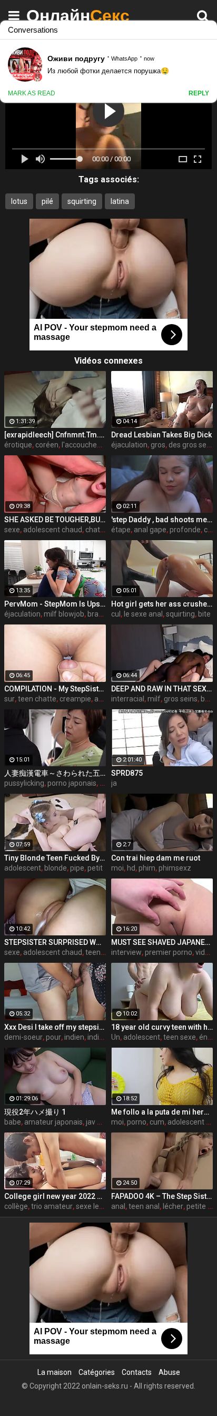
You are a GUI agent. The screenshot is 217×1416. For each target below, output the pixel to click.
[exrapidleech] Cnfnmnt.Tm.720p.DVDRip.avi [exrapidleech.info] (55, 435)
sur (9, 699)
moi (117, 868)
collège (16, 1206)
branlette (102, 614)
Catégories (96, 1372)
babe (12, 1122)
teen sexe (179, 1037)
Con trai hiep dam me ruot (155, 858)
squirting (81, 201)
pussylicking (24, 783)
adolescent (22, 868)
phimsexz (175, 868)
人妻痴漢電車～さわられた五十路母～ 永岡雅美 (55, 773)
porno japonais (71, 783)
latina (120, 201)
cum (157, 1122)
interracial (127, 699)
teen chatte (37, 699)
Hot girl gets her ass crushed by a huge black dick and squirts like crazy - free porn (162, 604)
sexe (12, 529)
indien (74, 1037)
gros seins (181, 699)
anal (118, 1206)
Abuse (169, 1372)
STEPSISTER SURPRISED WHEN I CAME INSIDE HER (55, 942)
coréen (46, 445)
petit (95, 868)
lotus (19, 201)
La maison (54, 1372)
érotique (18, 445)
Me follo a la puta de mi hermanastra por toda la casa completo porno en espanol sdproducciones (162, 1112)
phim (147, 868)
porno (136, 1122)
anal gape (150, 529)
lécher (173, 1206)
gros (158, 445)
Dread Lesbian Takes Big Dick (161, 435)
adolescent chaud (52, 529)
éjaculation (129, 445)
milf (154, 699)
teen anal (144, 1206)
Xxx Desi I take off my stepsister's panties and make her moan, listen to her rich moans (55, 1027)
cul (116, 614)
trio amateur (52, 1206)
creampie (75, 699)
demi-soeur (23, 1037)
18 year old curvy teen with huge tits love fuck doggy (162, 1027)
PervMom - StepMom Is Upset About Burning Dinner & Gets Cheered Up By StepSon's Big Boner (55, 604)
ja (114, 783)
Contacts (137, 1372)
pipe (77, 868)
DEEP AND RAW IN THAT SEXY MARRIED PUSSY (162, 689)
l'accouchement (88, 445)
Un (115, 1037)
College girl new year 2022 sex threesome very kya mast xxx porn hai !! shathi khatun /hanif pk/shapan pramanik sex (55, 1196)
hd (131, 868)
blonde (55, 868)
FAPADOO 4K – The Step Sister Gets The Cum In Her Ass (162, 1196)
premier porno (168, 952)
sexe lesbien (96, 1206)
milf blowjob (64, 614)
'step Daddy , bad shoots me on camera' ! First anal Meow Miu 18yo (162, 519)
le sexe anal (143, 614)
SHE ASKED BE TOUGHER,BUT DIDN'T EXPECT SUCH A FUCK (55, 519)
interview (126, 952)
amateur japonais (53, 1122)
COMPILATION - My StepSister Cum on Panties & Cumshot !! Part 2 (55, 689)
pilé (47, 201)
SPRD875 (127, 773)
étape (121, 529)
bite (204, 614)
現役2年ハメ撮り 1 (35, 1112)
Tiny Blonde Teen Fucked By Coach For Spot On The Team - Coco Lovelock (55, 858)
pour (53, 1037)
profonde (185, 529)
